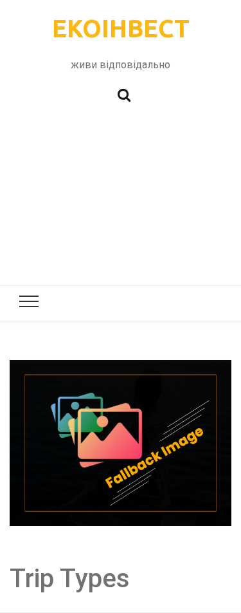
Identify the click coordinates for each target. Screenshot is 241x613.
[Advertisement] (120, 200)
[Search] (124, 94)
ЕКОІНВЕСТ (121, 28)
